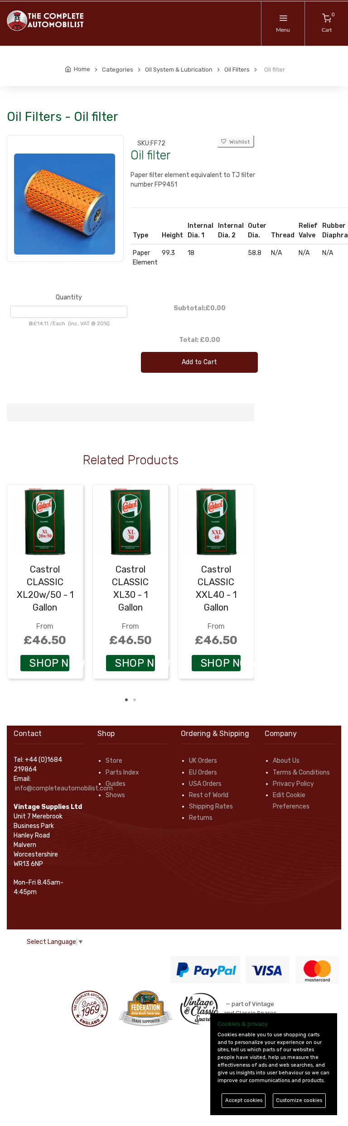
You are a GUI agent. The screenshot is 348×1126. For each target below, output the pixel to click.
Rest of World (208, 795)
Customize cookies (299, 1100)
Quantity (69, 297)
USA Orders (205, 784)
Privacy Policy (293, 784)
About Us (286, 761)
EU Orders (203, 772)
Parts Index (122, 772)
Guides (116, 784)
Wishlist (238, 142)
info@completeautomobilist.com (64, 788)
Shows (115, 795)
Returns (201, 818)
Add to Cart (200, 362)
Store (114, 761)
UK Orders (203, 761)
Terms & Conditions (301, 772)
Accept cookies (243, 1100)
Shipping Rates (211, 806)
